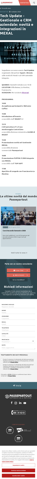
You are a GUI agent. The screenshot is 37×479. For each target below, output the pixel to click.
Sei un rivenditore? (19, 280)
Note (4, 345)
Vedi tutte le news (18, 253)
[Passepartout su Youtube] (24, 402)
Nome (4, 310)
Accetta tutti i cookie (18, 475)
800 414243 (19, 275)
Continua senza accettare (18, 470)
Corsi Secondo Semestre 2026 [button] (14, 230)
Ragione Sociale (8, 304)
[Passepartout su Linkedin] (20, 402)
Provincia (5, 339)
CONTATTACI (24, 2)
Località (5, 333)
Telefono (5, 328)
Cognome (5, 316)
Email (4, 322)
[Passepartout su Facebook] (11, 402)
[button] (18, 385)
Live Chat (19, 270)
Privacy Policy (14, 362)
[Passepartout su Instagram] (15, 402)
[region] (18, 462)
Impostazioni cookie (18, 465)
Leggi (26, 242)
